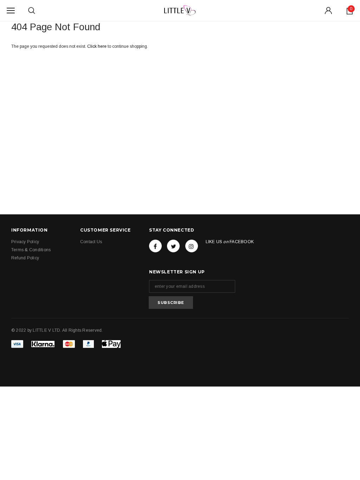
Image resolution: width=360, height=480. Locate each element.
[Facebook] (155, 246)
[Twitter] (173, 246)
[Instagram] (191, 246)
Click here (97, 46)
